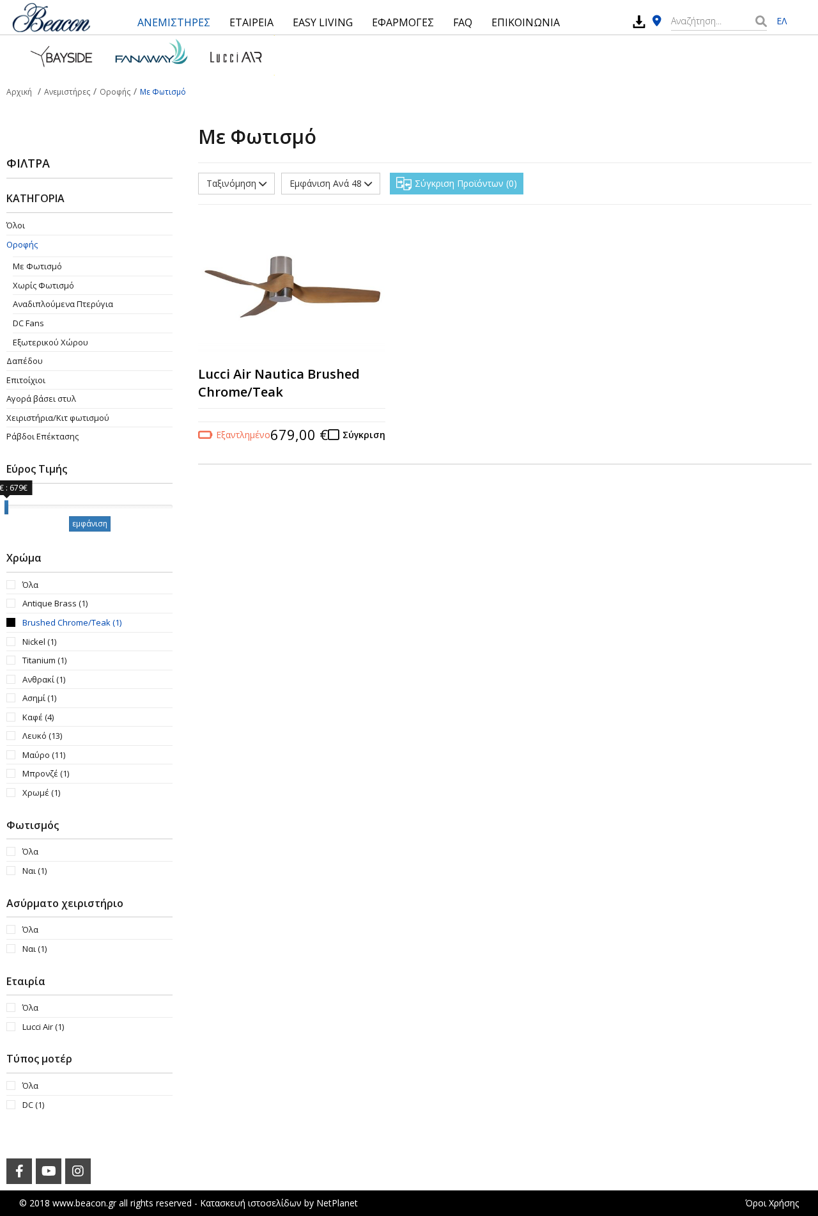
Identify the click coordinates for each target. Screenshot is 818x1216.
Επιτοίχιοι (25, 380)
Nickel (39, 641)
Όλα (30, 584)
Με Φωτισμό (37, 266)
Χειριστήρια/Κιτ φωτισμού (57, 417)
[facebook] (19, 1171)
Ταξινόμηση (232, 183)
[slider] (6, 507)
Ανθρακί (43, 679)
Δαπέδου (24, 361)
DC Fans (28, 323)
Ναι (34, 870)
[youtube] (48, 1171)
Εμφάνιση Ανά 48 (326, 183)
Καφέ (38, 717)
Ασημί (39, 698)
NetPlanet (337, 1203)
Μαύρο (43, 755)
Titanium (44, 660)
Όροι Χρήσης (772, 1203)
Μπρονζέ (45, 773)
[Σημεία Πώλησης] (656, 21)
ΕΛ (781, 21)
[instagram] (78, 1171)
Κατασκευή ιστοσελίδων (251, 1203)
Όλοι (15, 225)
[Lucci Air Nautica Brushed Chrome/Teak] (291, 288)
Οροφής (22, 244)
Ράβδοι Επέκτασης (42, 436)
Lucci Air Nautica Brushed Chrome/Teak (279, 383)
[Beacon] (51, 17)
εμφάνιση (89, 523)
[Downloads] (639, 21)
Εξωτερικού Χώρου (50, 342)
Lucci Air (43, 1026)
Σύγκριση (364, 435)
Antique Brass (55, 603)
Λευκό (42, 735)
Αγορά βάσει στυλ (41, 398)
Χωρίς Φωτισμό (43, 285)
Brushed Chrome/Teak (71, 622)
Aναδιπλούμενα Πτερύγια (63, 304)
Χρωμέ (41, 792)
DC (33, 1104)
